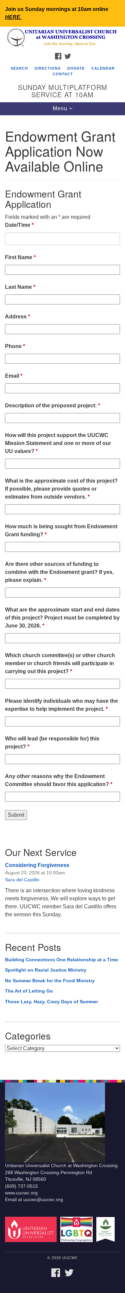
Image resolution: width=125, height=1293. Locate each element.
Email (13, 376)
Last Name (20, 287)
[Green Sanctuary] (106, 1228)
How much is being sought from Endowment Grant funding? (61, 530)
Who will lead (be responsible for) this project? (52, 742)
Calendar (103, 68)
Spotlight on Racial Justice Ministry (45, 970)
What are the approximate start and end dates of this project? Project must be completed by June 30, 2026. (62, 618)
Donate (76, 68)
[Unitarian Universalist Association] (32, 1228)
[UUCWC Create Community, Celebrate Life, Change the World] (62, 38)
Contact (63, 74)
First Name (20, 257)
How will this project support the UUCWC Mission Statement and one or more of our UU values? (58, 443)
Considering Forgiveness (37, 865)
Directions (48, 68)
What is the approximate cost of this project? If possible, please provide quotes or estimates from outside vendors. (61, 489)
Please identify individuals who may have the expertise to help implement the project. (61, 705)
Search (19, 68)
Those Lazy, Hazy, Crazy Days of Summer (51, 1001)
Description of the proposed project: (52, 405)
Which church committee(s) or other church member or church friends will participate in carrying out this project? (60, 663)
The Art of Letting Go (29, 991)
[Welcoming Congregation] (77, 1228)
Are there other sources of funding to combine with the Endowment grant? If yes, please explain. (59, 572)
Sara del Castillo (22, 879)
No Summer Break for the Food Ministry (50, 980)
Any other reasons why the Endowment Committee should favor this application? (58, 780)
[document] (62, 594)
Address (17, 316)
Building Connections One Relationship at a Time (61, 959)
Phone (15, 346)
